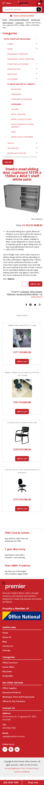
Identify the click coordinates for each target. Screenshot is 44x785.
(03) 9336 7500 (9, 728)
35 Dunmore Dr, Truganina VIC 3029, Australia (19, 718)
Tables (10, 143)
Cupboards (19, 23)
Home (4, 20)
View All (8, 162)
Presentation (13, 69)
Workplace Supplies (16, 153)
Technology (13, 148)
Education (7, 671)
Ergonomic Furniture (17, 54)
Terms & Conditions (22, 772)
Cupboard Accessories (21, 99)
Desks (10, 49)
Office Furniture (10, 662)
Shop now (33, 782)
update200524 (36, 297)
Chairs (10, 44)
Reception (12, 74)
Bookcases (16, 89)
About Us (6, 637)
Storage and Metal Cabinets (21, 84)
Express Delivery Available (24, 15)
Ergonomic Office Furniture (20, 59)
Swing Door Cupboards (22, 137)
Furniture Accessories (17, 64)
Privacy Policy (32, 768)
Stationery (12, 79)
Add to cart (35, 284)
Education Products (11, 692)
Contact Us (7, 646)
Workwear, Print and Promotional (18, 697)
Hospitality (7, 676)
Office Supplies (9, 688)
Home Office (8, 667)
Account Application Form (15, 768)
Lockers (15, 109)
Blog (4, 641)
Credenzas (16, 94)
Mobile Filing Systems (21, 119)
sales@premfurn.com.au (13, 736)
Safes (13, 132)
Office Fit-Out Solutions (13, 701)
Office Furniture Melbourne (19, 20)
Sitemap (6, 650)
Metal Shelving (18, 114)
